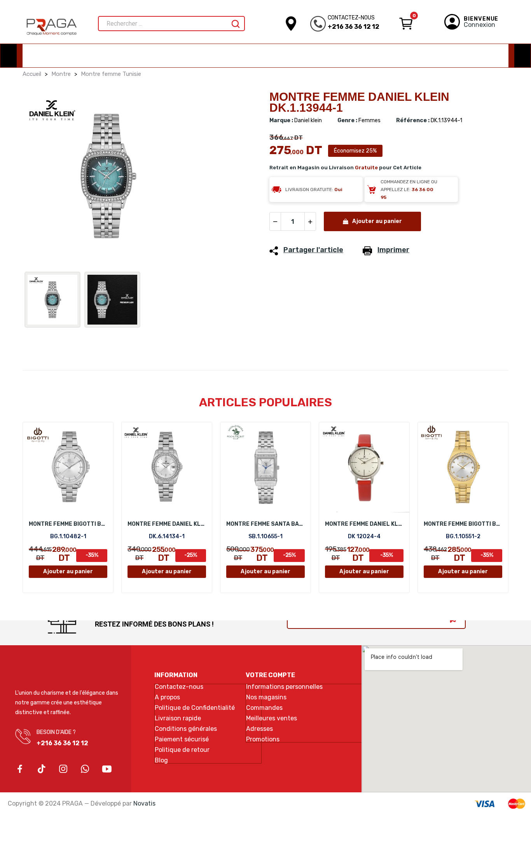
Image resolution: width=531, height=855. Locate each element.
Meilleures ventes (271, 718)
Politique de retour (182, 750)
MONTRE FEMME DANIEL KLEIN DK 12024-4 (364, 524)
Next (243, 177)
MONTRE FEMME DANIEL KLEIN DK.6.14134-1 (167, 524)
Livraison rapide (178, 718)
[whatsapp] (85, 769)
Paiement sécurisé (182, 739)
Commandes (264, 708)
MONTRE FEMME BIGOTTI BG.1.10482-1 (68, 524)
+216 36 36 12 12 (353, 27)
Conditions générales (186, 729)
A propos (167, 697)
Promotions (262, 739)
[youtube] (107, 769)
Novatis (144, 803)
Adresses (259, 729)
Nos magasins (266, 697)
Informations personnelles (284, 687)
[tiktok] (41, 769)
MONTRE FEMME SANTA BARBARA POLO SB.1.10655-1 (265, 524)
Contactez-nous (179, 687)
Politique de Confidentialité (195, 708)
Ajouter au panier (377, 221)
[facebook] (19, 769)
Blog (161, 760)
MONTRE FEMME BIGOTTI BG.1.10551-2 (463, 524)
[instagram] (63, 769)
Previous (40, 177)
